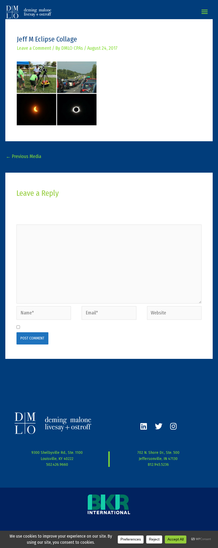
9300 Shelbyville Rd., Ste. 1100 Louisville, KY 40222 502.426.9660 (57, 458)
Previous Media (23, 156)
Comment (27, 220)
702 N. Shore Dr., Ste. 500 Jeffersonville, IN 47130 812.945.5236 (158, 458)
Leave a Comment (34, 48)
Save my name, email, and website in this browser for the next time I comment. (99, 327)
